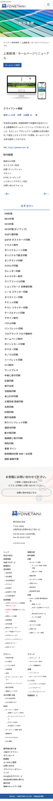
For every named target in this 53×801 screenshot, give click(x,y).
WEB (5, 706)
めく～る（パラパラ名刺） (38, 676)
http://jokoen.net (17, 147)
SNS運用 (9, 741)
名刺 (7, 673)
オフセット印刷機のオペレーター (15, 604)
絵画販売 (31, 695)
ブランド (31, 654)
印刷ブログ (33, 583)
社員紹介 (9, 588)
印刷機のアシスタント (15, 610)
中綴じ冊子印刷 (12, 375)
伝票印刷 (9, 380)
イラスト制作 (11, 244)
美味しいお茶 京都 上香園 (16, 114)
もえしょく (33, 657)
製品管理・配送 (35, 591)
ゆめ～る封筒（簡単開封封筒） (39, 599)
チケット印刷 (11, 302)
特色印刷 (9, 443)
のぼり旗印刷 (11, 234)
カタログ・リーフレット (14, 683)
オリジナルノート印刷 (16, 250)
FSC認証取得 (10, 596)
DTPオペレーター (12, 635)
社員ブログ (8, 562)
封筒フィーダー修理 (37, 632)
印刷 (29, 559)
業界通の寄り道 (9, 748)
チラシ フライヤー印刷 (16, 307)
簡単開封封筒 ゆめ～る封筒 (18, 453)
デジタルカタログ (12, 737)
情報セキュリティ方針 (12, 786)
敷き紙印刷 (10, 432)
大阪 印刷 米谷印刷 (19, 543)
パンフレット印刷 (14, 328)
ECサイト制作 (13, 722)
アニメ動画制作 (35, 665)
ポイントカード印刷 (15, 344)
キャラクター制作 (13, 276)
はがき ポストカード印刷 (17, 239)
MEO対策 (9, 218)
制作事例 (15, 42)
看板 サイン (10, 448)
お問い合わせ (8, 765)
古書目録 (9, 669)
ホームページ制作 (14, 338)
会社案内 (7, 569)
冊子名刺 (9, 386)
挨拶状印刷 (10, 427)
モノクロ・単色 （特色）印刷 (39, 566)
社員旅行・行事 (11, 592)
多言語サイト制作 (14, 725)
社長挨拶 (9, 573)
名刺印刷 (9, 406)
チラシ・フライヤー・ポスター (14, 678)
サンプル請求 (36, 617)
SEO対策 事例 (10, 698)
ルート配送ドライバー (13, 631)
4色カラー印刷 (37, 571)
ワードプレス (11, 370)
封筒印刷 (9, 412)
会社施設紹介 (10, 580)
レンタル (31, 680)
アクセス (9, 584)
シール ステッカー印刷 (16, 291)
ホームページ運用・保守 (14, 730)
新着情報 (7, 559)
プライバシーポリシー (12, 769)
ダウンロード (8, 755)
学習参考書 (9, 657)
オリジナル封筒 (35, 625)
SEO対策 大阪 (9, 695)
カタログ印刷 (11, 265)
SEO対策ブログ (11, 702)
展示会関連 (9, 687)
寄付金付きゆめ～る (39, 613)
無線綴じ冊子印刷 (14, 438)
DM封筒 (8, 213)
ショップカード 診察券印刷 (18, 286)
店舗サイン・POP (12, 691)
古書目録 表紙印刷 (14, 401)
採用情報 (7, 599)
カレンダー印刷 (12, 271)
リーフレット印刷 (13, 359)
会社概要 (9, 576)
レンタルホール (35, 687)
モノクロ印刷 (11, 354)
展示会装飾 (10, 417)
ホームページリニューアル (16, 717)
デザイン (7, 654)
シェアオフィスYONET (38, 684)
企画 (29, 669)
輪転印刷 (33, 575)
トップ (6, 42)
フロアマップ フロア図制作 (18, 333)
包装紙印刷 (10, 391)
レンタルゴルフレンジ (37, 691)
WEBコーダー (10, 647)
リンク (6, 772)
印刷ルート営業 (11, 616)
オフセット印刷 (35, 562)
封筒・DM (33, 629)
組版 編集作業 (12, 459)
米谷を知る (8, 555)
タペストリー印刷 (14, 297)
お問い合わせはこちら (26, 492)
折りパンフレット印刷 (16, 422)
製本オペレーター (12, 627)
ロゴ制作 (9, 365)
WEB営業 (9, 624)
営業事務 (9, 620)
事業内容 (31, 552)
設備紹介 (7, 565)
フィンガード (34, 673)
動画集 (6, 758)
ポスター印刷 (11, 349)
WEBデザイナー (11, 643)
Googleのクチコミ (11, 776)
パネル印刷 (10, 323)
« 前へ (6, 193)
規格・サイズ (36, 604)
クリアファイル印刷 (15, 281)
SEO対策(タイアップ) (16, 229)
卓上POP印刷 (11, 396)
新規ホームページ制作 (15, 713)
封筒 (29, 595)
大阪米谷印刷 (38, 796)
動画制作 (9, 733)
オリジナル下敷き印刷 (16, 255)
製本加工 (33, 587)
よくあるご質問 (9, 762)
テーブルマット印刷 (15, 312)
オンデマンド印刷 (14, 260)
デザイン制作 (11, 318)
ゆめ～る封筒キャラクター (40, 608)
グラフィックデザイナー (14, 639)
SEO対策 (9, 224)
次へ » (46, 193)
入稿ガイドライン (10, 752)
